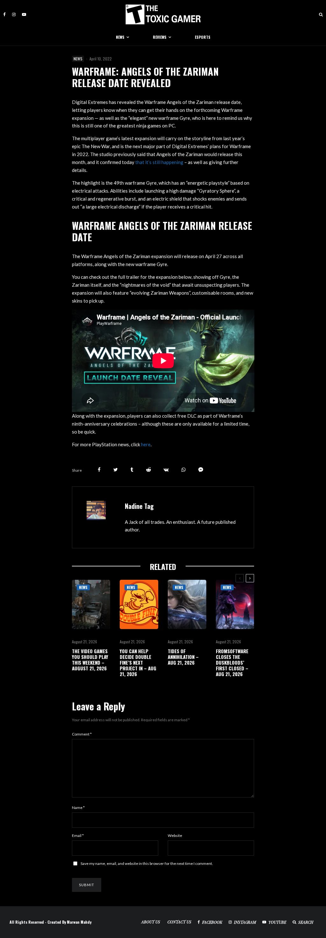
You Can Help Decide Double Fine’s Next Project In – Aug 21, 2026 (138, 662)
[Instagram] (14, 14)
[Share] (99, 469)
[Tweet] (115, 469)
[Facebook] (4, 14)
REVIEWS (160, 37)
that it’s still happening (159, 162)
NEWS (120, 37)
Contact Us (179, 921)
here (146, 444)
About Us (150, 921)
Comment (82, 734)
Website (175, 835)
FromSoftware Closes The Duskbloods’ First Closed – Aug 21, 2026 (232, 662)
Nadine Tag (139, 506)
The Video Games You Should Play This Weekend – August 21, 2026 (90, 659)
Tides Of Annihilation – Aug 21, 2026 (183, 656)
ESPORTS (202, 37)
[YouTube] (24, 14)
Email (78, 835)
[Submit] (148, 469)
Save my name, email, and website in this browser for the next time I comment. (147, 863)
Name (78, 807)
